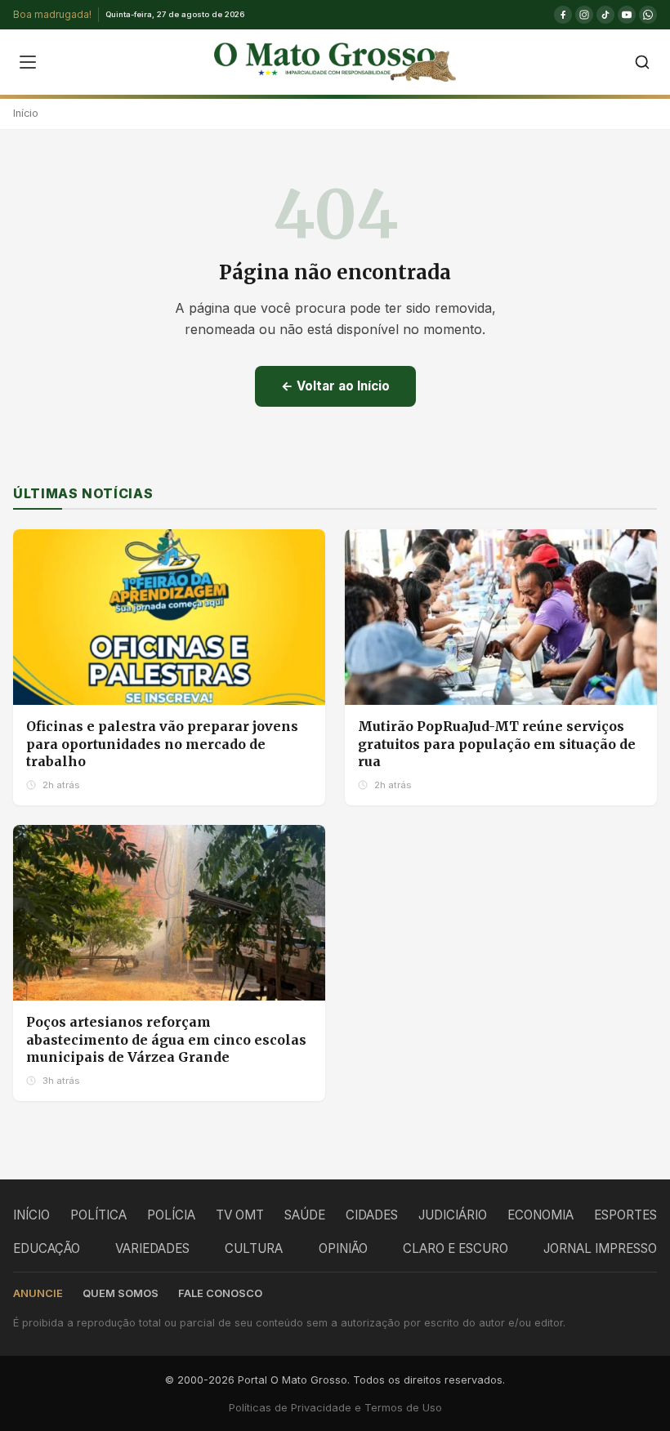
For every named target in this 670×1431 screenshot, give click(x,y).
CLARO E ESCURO (455, 1248)
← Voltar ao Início (335, 386)
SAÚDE (304, 1215)
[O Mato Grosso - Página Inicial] (334, 62)
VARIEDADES (152, 1248)
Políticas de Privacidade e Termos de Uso (335, 1408)
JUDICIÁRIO (452, 1215)
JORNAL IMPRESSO (600, 1248)
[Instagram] (584, 15)
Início (25, 113)
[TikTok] (605, 15)
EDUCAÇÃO (46, 1248)
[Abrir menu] (27, 62)
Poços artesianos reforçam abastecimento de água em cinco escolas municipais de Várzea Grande (166, 1039)
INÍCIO (31, 1215)
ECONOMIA (540, 1215)
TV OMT (240, 1215)
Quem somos (121, 1293)
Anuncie (38, 1293)
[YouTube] (627, 15)
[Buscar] (642, 62)
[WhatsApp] (648, 15)
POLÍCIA (171, 1215)
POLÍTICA (98, 1215)
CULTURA (254, 1248)
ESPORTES (625, 1215)
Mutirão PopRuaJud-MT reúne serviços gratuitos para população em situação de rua (497, 743)
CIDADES (372, 1215)
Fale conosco (220, 1293)
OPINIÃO (343, 1248)
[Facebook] (563, 15)
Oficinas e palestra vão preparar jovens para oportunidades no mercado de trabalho (162, 743)
